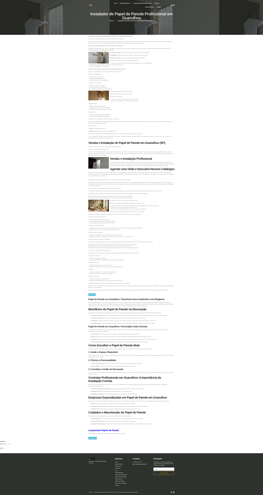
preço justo (147, 182)
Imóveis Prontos (149, 7)
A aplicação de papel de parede (96, 48)
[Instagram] (171, 5)
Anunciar (156, 3)
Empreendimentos (125, 3)
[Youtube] (174, 5)
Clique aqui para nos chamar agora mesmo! (106, 131)
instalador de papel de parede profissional (106, 38)
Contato (159, 7)
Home (115, 3)
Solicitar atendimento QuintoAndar (143, 3)
